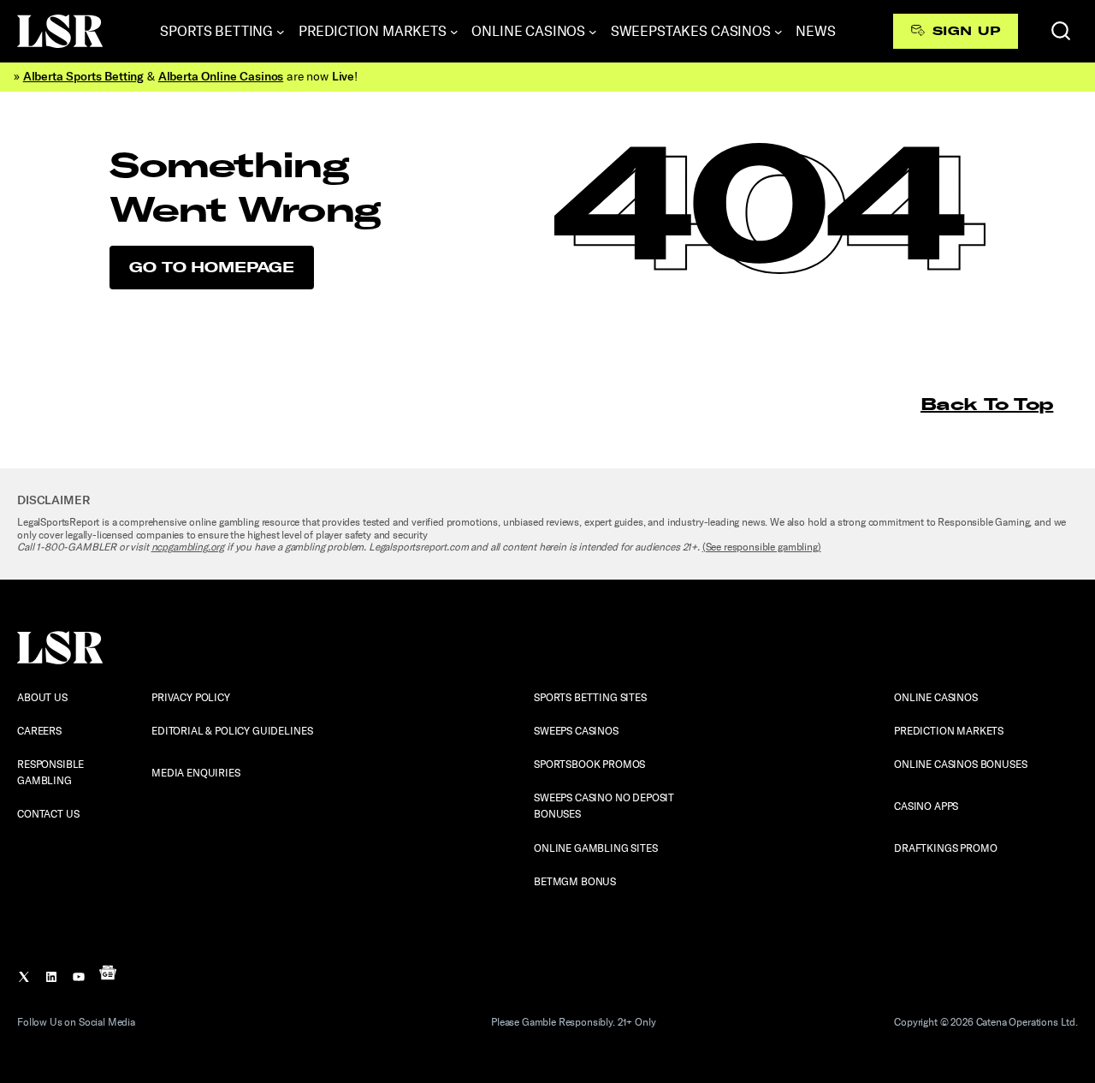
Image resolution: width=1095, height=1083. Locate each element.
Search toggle (1061, 31)
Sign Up (966, 31)
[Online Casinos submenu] (593, 31)
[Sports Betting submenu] (280, 31)
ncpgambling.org (188, 547)
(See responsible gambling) (761, 547)
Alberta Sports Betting (83, 76)
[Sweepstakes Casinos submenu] (778, 31)
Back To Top (986, 403)
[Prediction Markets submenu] (454, 31)
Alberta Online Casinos (220, 76)
